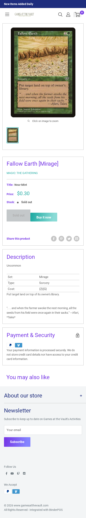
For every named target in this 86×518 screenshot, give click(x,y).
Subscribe (17, 442)
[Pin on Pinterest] (61, 238)
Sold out (18, 215)
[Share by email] (76, 238)
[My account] (68, 14)
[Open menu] (7, 14)
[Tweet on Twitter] (69, 238)
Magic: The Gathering (22, 173)
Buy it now (43, 217)
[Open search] (60, 14)
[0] (77, 14)
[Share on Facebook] (54, 238)
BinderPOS (56, 509)
